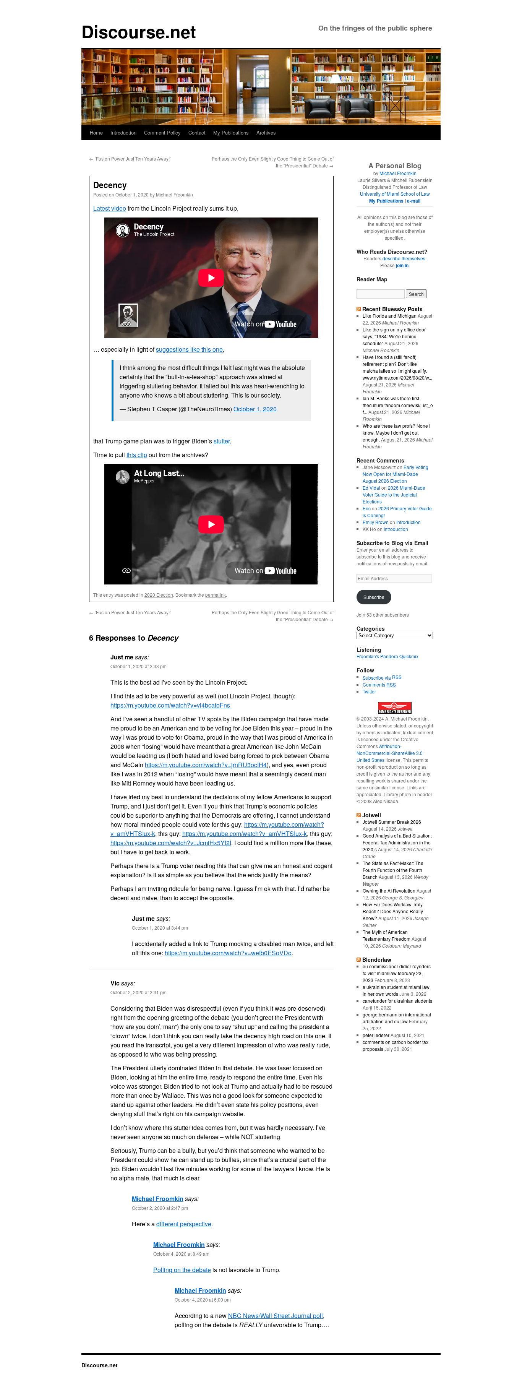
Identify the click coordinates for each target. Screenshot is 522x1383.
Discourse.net (138, 31)
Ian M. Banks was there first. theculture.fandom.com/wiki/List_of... (398, 405)
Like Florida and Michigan (390, 315)
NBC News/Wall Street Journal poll (275, 1315)
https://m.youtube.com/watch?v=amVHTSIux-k (244, 833)
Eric (367, 508)
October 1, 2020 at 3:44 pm (160, 927)
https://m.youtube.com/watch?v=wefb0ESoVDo (228, 952)
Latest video (109, 208)
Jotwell (371, 815)
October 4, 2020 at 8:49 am (181, 1253)
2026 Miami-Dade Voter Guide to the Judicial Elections (394, 494)
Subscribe (373, 597)
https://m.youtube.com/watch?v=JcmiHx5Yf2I (170, 842)
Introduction (123, 132)
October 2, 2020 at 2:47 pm (160, 1207)
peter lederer (376, 1035)
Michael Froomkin (174, 194)
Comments (379, 684)
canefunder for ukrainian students (397, 1000)
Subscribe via (377, 677)
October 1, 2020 (255, 408)
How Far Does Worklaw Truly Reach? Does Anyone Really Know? (393, 911)
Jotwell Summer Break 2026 (392, 821)
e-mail (413, 200)
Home (96, 132)
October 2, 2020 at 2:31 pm (138, 992)
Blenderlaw (376, 959)
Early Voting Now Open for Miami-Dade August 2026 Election (395, 474)
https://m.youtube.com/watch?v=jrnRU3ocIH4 (206, 764)
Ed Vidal (371, 487)
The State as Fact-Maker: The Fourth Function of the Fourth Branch (393, 870)
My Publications (231, 132)
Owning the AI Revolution (389, 890)
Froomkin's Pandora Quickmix (387, 656)
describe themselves (404, 258)
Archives (266, 132)
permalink (215, 594)
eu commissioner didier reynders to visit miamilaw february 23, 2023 (397, 973)
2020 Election (158, 594)
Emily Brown (376, 522)
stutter (222, 441)
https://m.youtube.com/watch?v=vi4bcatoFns (170, 705)
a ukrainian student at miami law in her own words (396, 990)
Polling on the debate (182, 1269)
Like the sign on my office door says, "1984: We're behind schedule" (394, 336)
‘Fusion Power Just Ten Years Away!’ (130, 158)
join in (402, 265)
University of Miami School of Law (395, 193)
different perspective (183, 1223)
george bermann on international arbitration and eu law (397, 1017)
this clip (136, 454)
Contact (197, 132)
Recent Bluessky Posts (392, 309)
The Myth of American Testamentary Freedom (386, 935)
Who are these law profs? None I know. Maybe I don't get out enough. (396, 432)
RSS (397, 677)
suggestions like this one (189, 349)
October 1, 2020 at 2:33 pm (138, 666)
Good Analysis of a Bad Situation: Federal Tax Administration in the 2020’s (397, 842)
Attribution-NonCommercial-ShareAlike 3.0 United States (390, 753)
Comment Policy (162, 132)
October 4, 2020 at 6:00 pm (203, 1299)
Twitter (369, 691)
